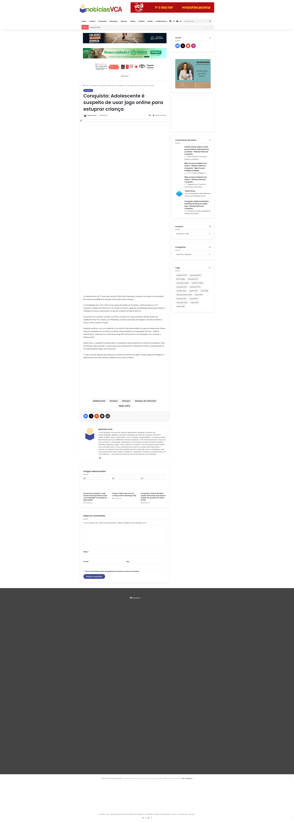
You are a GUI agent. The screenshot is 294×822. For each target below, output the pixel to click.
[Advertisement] (124, 378)
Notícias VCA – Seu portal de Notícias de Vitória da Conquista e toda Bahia (126, 814)
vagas (194, 302)
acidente (182, 275)
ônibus (181, 306)
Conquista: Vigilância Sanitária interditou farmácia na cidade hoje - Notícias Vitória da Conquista (196, 204)
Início (87, 85)
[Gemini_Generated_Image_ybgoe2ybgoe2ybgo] (125, 53)
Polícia (132, 21)
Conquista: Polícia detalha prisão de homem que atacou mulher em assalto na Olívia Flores (153, 496)
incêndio (181, 291)
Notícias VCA (92, 115)
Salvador (181, 298)
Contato (192, 814)
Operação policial (184, 295)
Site (127, 561)
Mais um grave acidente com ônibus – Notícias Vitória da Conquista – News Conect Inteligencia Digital (195, 166)
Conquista (93, 85)
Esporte (124, 21)
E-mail (86, 561)
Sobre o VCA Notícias (179, 814)
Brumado (193, 279)
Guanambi (182, 287)
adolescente (99, 401)
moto (204, 291)
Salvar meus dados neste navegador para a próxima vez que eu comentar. (112, 571)
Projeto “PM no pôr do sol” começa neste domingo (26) (124, 494)
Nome (86, 552)
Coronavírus (183, 283)
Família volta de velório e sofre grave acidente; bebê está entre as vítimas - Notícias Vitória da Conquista (196, 150)
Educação (113, 21)
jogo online (125, 406)
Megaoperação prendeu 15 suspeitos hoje (105, 27)
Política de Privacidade (162, 814)
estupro (126, 401)
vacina (193, 298)
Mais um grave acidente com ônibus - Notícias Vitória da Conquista (195, 179)
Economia (102, 21)
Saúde (150, 21)
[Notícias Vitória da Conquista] (101, 9)
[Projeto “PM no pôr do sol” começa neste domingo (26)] (124, 484)
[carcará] (124, 76)
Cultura (92, 21)
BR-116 (181, 279)
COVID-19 (197, 283)
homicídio (195, 287)
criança (114, 401)
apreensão (195, 275)
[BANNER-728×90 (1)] (125, 66)
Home (84, 21)
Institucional (161, 21)
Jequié (193, 291)
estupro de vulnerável (146, 401)
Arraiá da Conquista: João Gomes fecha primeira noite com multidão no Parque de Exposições (95, 496)
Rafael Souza (190, 191)
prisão (198, 295)
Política (141, 21)
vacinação (182, 302)
